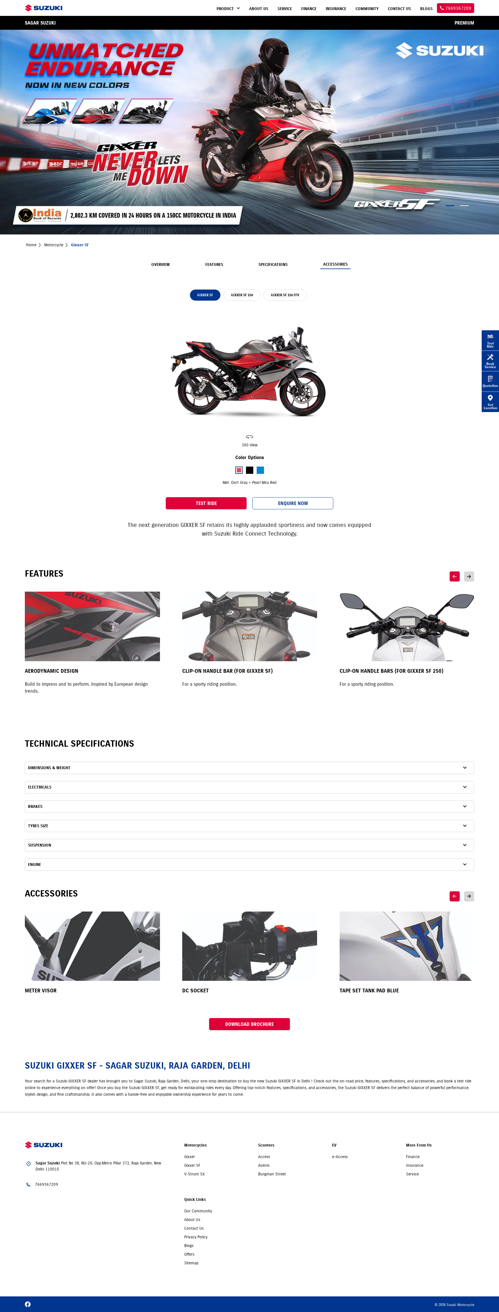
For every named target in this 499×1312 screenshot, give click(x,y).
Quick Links (195, 1199)
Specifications (273, 264)
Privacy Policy (195, 1237)
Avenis (263, 1165)
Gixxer (189, 1156)
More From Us (419, 1145)
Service (412, 1174)
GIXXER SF (205, 295)
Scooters (266, 1145)
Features (214, 264)
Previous (455, 576)
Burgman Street (272, 1174)
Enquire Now (293, 503)
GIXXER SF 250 (242, 295)
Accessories (335, 264)
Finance (413, 1156)
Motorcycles (195, 1145)
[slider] (249, 379)
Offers (189, 1254)
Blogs (188, 1245)
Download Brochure (249, 1024)
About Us (192, 1219)
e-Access (340, 1156)
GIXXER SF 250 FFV (285, 295)
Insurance (414, 1165)
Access (264, 1156)
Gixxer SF (192, 1165)
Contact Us (194, 1228)
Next (469, 576)
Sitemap (191, 1263)
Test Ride (206, 503)
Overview (160, 264)
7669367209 (46, 1184)
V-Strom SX (194, 1174)
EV (334, 1145)
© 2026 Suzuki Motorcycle (454, 1304)
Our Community (198, 1211)
